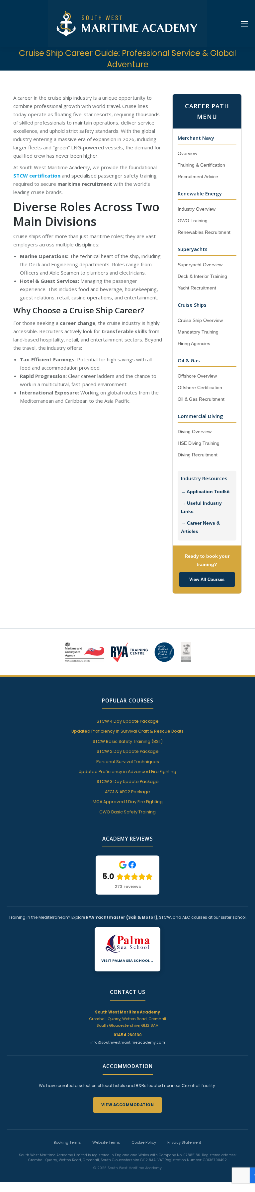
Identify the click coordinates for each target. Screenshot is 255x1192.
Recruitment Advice (198, 176)
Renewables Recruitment (204, 232)
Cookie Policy (143, 1142)
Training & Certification (201, 165)
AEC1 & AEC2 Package (127, 792)
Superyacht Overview (200, 264)
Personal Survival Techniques (127, 761)
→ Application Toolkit (205, 491)
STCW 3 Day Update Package (128, 781)
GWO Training (193, 220)
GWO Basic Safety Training (127, 812)
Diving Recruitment (197, 454)
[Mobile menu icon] (244, 24)
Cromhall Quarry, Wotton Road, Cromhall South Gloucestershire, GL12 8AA (127, 1019)
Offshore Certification (200, 387)
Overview (187, 153)
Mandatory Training (198, 332)
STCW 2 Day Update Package (128, 751)
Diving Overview (195, 431)
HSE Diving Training (198, 443)
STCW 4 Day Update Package (128, 721)
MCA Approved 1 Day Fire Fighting (128, 801)
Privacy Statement (184, 1142)
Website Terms (106, 1142)
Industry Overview (196, 209)
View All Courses (206, 579)
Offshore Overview (197, 376)
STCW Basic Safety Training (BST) (128, 741)
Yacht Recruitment (197, 287)
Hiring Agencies (194, 343)
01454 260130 (128, 1035)
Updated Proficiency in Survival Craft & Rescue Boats (127, 731)
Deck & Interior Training (202, 276)
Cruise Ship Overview (200, 320)
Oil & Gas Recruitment (201, 399)
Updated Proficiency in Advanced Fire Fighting (127, 771)
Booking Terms (67, 1142)
